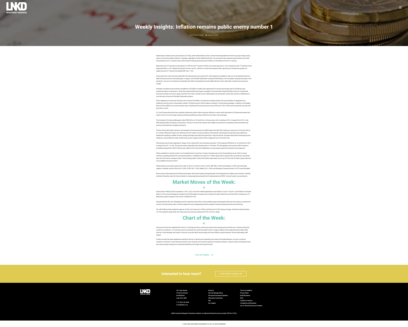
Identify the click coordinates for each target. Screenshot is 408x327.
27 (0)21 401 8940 (183, 302)
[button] (254, 305)
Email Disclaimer (245, 295)
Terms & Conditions (246, 290)
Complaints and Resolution (248, 303)
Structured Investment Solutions (218, 295)
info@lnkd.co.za (183, 305)
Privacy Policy (244, 293)
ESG (209, 301)
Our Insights (212, 303)
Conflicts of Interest (246, 301)
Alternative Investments (215, 298)
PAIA (241, 298)
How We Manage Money (215, 293)
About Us (211, 290)
